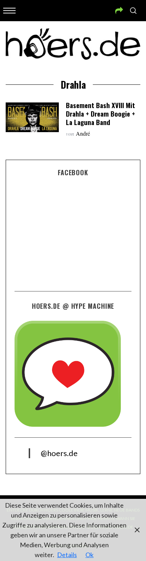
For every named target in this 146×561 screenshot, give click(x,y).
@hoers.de (59, 453)
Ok (89, 555)
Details (67, 555)
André (83, 133)
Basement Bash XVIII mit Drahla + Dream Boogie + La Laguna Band (100, 113)
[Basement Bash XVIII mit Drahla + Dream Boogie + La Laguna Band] (32, 117)
